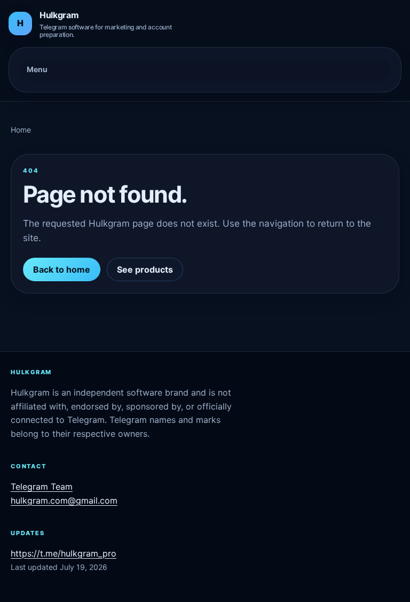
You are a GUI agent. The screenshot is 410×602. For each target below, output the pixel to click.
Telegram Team (42, 486)
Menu (37, 69)
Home (21, 129)
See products (145, 269)
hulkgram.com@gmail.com (64, 500)
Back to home (61, 269)
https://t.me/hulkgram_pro (63, 553)
